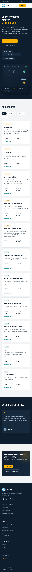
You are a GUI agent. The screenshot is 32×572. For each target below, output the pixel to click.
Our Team (4, 547)
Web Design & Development (8, 530)
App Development (6, 533)
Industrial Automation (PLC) (8, 516)
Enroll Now (22, 5)
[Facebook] (3, 499)
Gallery (3, 550)
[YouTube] (6, 499)
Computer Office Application (8, 524)
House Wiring (5, 507)
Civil (4, 117)
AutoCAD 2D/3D (5, 535)
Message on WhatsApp (12, 471)
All (4, 113)
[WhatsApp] (10, 499)
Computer (21, 113)
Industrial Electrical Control (8, 513)
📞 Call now (9, 466)
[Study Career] (14, 499)
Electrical (12, 113)
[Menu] (28, 5)
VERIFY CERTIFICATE (25, 1)
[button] (8, 435)
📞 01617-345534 (8, 45)
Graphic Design (5, 527)
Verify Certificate (5, 555)
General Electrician (6, 510)
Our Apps (4, 553)
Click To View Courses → (9, 41)
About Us (4, 544)
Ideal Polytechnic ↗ (6, 558)
